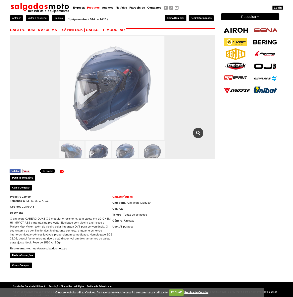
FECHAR (176, 292)
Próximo (58, 18)
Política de (196, 292)
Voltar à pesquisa (37, 18)
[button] (62, 171)
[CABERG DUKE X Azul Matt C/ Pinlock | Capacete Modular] (198, 133)
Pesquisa (249, 17)
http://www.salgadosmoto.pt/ (49, 248)
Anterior (16, 18)
